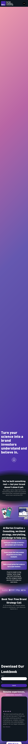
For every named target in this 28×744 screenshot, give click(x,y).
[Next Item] (24, 513)
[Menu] (24, 3)
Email (2, 675)
